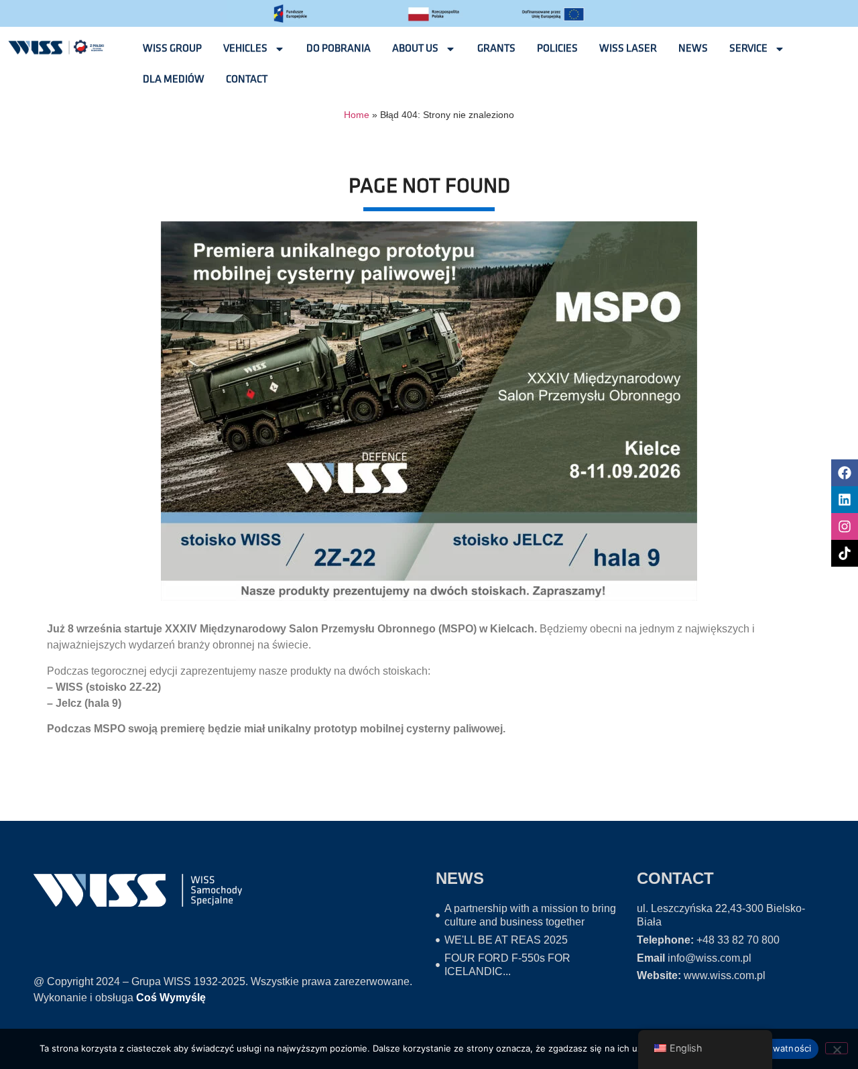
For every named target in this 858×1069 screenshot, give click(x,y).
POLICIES (557, 48)
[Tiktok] (844, 553)
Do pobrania (338, 48)
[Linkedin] (844, 499)
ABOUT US (415, 48)
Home (356, 115)
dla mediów (173, 79)
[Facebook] (844, 472)
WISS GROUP (172, 48)
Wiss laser (628, 48)
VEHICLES (245, 48)
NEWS (693, 48)
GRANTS (496, 48)
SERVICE (748, 48)
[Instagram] (844, 526)
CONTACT (246, 79)
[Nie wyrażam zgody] (836, 1048)
